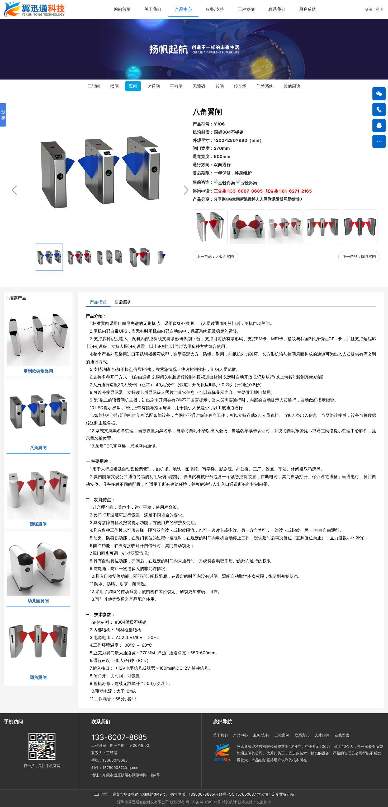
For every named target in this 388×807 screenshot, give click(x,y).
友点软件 (263, 802)
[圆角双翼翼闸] (247, 226)
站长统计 (229, 802)
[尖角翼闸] (360, 226)
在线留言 (342, 735)
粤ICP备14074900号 (203, 802)
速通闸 (153, 86)
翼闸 (133, 86)
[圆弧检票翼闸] (210, 226)
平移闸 (176, 86)
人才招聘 (322, 735)
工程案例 (246, 9)
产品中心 (183, 9)
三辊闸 (94, 86)
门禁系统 (265, 86)
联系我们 (276, 9)
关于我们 (152, 9)
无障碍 (199, 86)
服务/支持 (215, 9)
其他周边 (291, 86)
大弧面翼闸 (224, 256)
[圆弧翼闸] (285, 226)
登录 (370, 9)
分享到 (220, 199)
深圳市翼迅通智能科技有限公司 (143, 802)
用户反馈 (307, 9)
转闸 (219, 86)
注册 (380, 9)
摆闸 (114, 86)
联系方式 (302, 735)
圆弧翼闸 (368, 256)
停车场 (240, 86)
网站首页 (122, 9)
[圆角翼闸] (322, 226)
